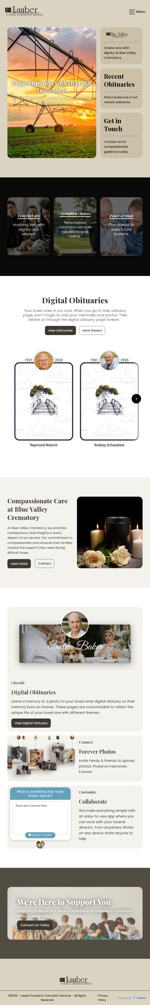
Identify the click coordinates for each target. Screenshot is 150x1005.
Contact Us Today (35, 925)
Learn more (19, 563)
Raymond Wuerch (44, 445)
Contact (44, 563)
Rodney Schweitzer (109, 445)
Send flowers (92, 330)
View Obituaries (60, 330)
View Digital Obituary (31, 723)
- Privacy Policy (102, 998)
